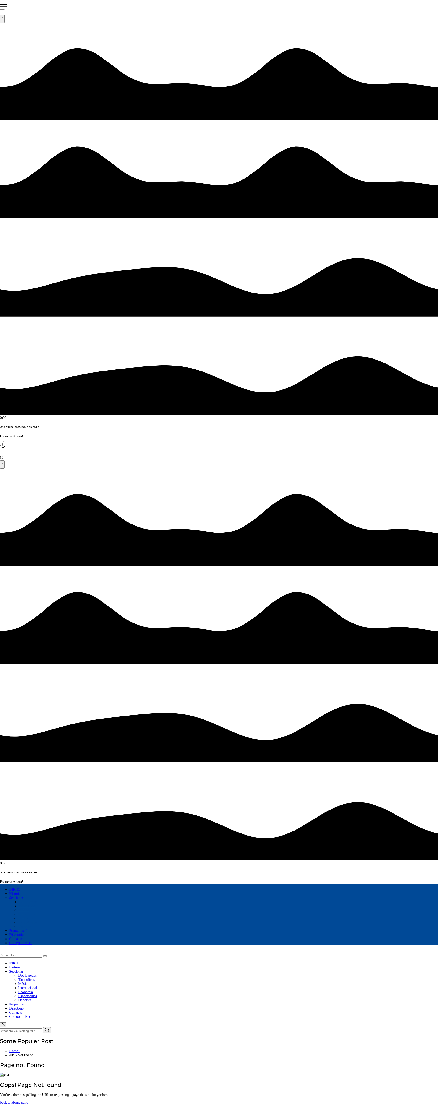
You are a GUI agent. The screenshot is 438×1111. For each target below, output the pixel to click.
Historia (15, 894)
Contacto (15, 939)
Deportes (24, 926)
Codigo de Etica (20, 943)
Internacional (27, 914)
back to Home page (14, 1102)
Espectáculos (27, 922)
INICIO (15, 889)
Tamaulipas (26, 906)
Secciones (16, 898)
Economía (25, 918)
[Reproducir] (2, 19)
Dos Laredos (27, 902)
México (23, 910)
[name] (3, 1024)
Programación (19, 930)
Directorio (16, 935)
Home (14, 1051)
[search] (45, 956)
